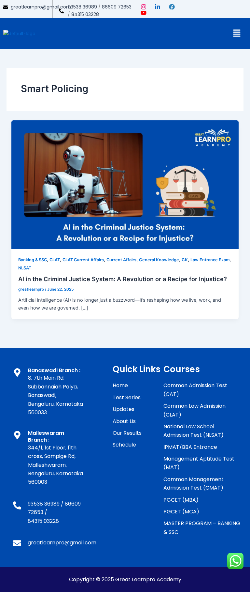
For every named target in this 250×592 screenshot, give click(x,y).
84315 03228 (85, 14)
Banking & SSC (32, 259)
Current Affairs (121, 259)
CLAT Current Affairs (83, 259)
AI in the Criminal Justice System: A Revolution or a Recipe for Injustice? (122, 278)
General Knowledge (159, 259)
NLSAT (24, 268)
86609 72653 (117, 7)
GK (185, 259)
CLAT (54, 259)
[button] (236, 33)
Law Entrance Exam (209, 259)
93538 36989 (82, 7)
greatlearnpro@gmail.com (41, 7)
